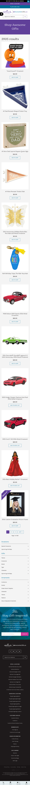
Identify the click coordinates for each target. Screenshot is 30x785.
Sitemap (18, 767)
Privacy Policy (6, 767)
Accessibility (13, 767)
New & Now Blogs (15, 758)
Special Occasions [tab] (6, 546)
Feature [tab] (3, 597)
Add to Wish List (15, 405)
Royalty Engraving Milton (15, 703)
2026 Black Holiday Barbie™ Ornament (15, 479)
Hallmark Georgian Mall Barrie (15, 676)
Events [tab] (3, 585)
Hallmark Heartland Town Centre (15, 679)
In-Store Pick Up (15, 738)
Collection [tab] (4, 582)
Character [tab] (3, 570)
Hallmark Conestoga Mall (15, 674)
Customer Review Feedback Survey (15, 723)
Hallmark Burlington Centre (15, 671)
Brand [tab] (3, 564)
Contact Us (15, 720)
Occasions (5, 542)
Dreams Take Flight (15, 755)
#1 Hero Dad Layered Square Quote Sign (15, 151)
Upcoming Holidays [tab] (6, 549)
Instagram (16, 651)
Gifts (3, 553)
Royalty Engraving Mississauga (15, 706)
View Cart (18, 783)
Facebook (10, 651)
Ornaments (5, 578)
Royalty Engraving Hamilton (15, 701)
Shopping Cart (17, 782)
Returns (15, 743)
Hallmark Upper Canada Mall (15, 687)
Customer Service (15, 718)
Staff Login (15, 760)
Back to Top (23, 767)
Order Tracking (15, 741)
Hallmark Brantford (15, 669)
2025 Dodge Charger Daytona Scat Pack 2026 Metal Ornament (15, 398)
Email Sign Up (15, 729)
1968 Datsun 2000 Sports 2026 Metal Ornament (15, 315)
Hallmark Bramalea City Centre (15, 666)
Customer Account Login (15, 732)
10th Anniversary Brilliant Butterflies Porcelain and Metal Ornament (15, 233)
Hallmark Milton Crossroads (15, 684)
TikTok (19, 651)
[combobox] (13, 16)
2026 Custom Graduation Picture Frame (15, 520)
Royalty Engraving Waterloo (15, 708)
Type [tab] (2, 567)
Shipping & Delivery (15, 746)
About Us (15, 753)
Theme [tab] (3, 558)
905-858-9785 (16, 6)
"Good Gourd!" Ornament (15, 71)
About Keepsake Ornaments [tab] (8, 601)
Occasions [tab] (4, 561)
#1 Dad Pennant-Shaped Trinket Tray (15, 111)
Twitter (13, 651)
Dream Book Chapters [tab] (7, 588)
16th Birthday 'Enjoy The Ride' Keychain (15, 274)
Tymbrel (25, 772)
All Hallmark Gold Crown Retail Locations (15, 689)
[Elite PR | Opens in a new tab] (15, 770)
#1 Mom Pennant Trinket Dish (15, 192)
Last (20, 531)
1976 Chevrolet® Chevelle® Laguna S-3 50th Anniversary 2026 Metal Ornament (15, 356)
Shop (10, 783)
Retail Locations (15, 3)
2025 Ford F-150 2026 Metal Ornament (15, 439)
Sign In (26, 783)
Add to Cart (15, 77)
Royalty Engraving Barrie (15, 696)
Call (3, 783)
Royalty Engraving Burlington (15, 698)
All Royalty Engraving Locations (15, 711)
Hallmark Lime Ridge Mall (15, 682)
